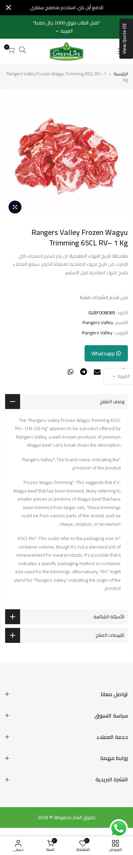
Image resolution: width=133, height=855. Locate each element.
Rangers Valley (98, 322)
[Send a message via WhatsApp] (119, 828)
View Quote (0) (124, 38)
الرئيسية (121, 74)
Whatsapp (103, 353)
